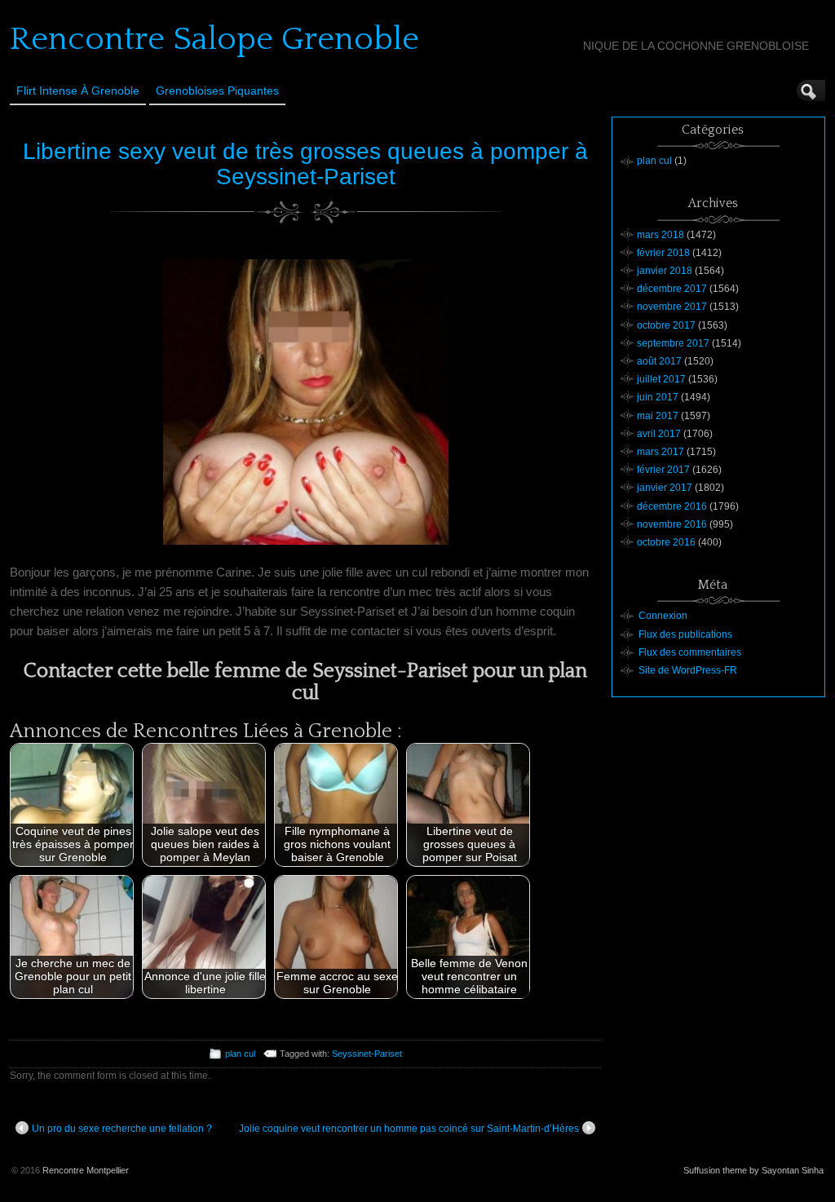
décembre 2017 (672, 288)
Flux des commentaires (689, 652)
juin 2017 (657, 397)
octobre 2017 (666, 325)
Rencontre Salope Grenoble (214, 39)
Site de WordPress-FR (687, 670)
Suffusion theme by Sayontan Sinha (753, 1170)
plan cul (240, 1053)
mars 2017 (660, 451)
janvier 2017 (664, 487)
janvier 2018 (664, 270)
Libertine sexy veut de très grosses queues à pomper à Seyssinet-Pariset (305, 164)
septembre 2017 (673, 343)
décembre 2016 (672, 506)
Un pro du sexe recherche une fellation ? (122, 1128)
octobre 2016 (666, 542)
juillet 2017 (661, 379)
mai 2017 (657, 416)
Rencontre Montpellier (85, 1170)
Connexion (662, 615)
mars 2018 (660, 235)
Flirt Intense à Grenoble (77, 90)
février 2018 (663, 253)
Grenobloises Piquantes (217, 90)
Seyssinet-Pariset (367, 1053)
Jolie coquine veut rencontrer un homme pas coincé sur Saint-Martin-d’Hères (409, 1128)
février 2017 (663, 469)
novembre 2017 (672, 306)
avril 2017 (659, 434)
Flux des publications (685, 634)
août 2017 (659, 361)
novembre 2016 (672, 524)
